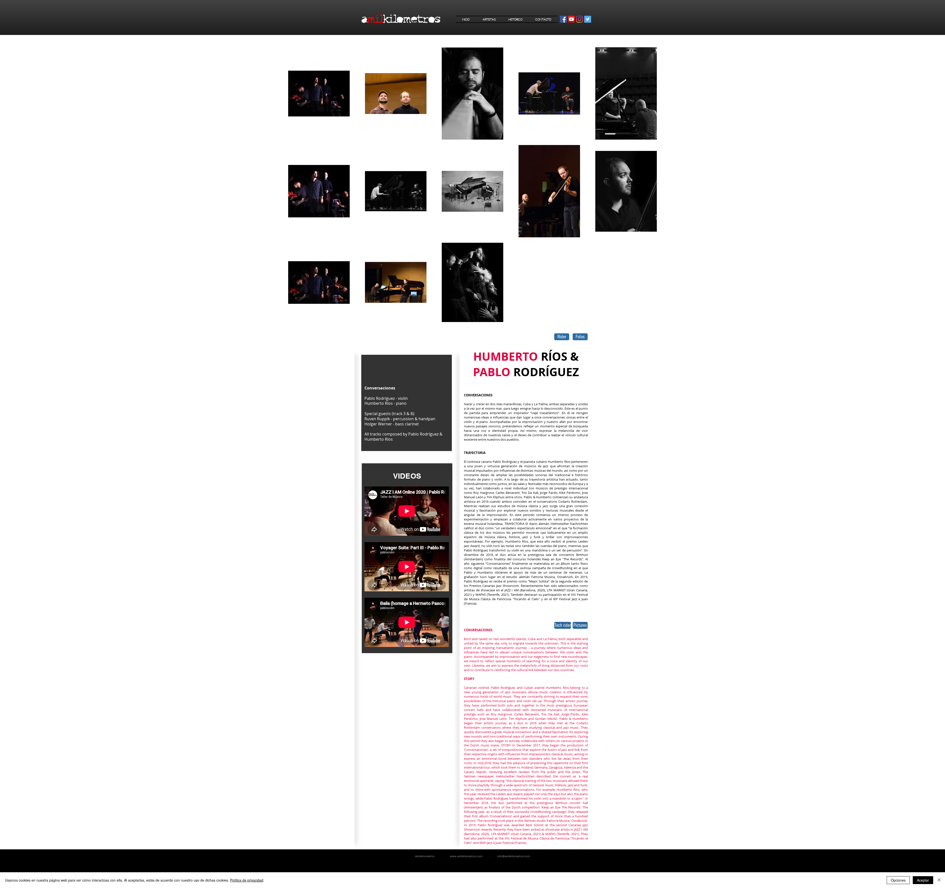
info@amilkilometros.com (513, 856)
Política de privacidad (246, 880)
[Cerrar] (939, 880)
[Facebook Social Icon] (563, 19)
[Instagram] (579, 19)
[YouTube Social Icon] (571, 19)
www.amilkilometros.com (466, 856)
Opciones (898, 880)
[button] (489, 19)
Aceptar (923, 880)
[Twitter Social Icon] (587, 19)
